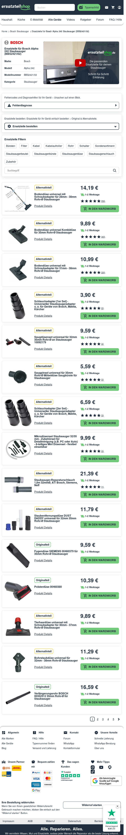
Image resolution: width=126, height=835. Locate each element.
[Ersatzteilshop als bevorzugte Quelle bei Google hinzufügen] (106, 781)
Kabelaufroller (54, 146)
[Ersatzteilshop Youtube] (102, 767)
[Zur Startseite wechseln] (16, 7)
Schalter (84, 146)
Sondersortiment (104, 146)
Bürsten (10, 146)
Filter (24, 146)
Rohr (71, 146)
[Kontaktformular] (106, 7)
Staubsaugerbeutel (17, 154)
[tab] (61, 105)
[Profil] (119, 7)
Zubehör (11, 161)
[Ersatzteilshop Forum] (110, 767)
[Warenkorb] (113, 7)
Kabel (36, 146)
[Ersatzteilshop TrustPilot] (66, 771)
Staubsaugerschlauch (101, 154)
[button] (7, 20)
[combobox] (54, 7)
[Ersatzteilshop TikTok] (93, 771)
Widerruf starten (92, 805)
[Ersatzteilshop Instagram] (94, 767)
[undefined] (118, 719)
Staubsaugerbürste (45, 154)
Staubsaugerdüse (72, 154)
